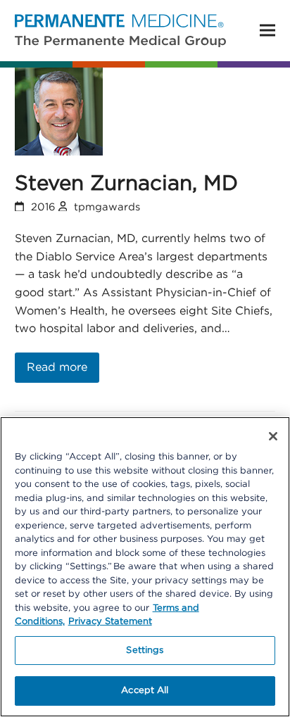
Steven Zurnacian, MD (126, 183)
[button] (267, 31)
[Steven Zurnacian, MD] (59, 111)
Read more (57, 367)
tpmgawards (107, 207)
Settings (144, 650)
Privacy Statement (110, 621)
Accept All (144, 690)
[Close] (273, 436)
